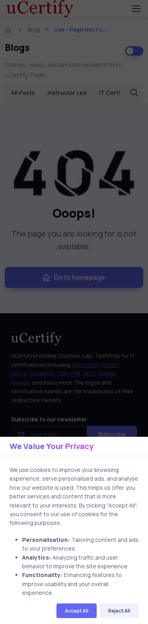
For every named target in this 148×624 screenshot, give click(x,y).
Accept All (76, 610)
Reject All (119, 610)
